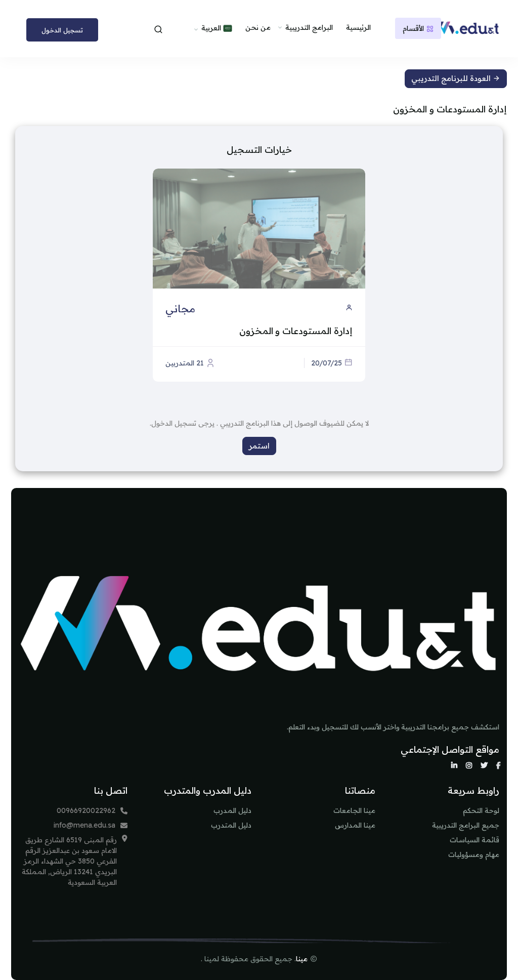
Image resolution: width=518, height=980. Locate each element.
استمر (259, 446)
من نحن (258, 27)
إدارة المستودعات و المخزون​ (296, 331)
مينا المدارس (355, 825)
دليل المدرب (232, 810)
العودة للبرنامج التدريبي (452, 78)
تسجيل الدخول (62, 30)
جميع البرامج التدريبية (465, 825)
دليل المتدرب (231, 825)
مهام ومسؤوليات (473, 854)
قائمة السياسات (474, 839)
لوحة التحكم (481, 810)
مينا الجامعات (354, 810)
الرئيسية (358, 27)
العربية (212, 27)
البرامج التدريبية (309, 27)
